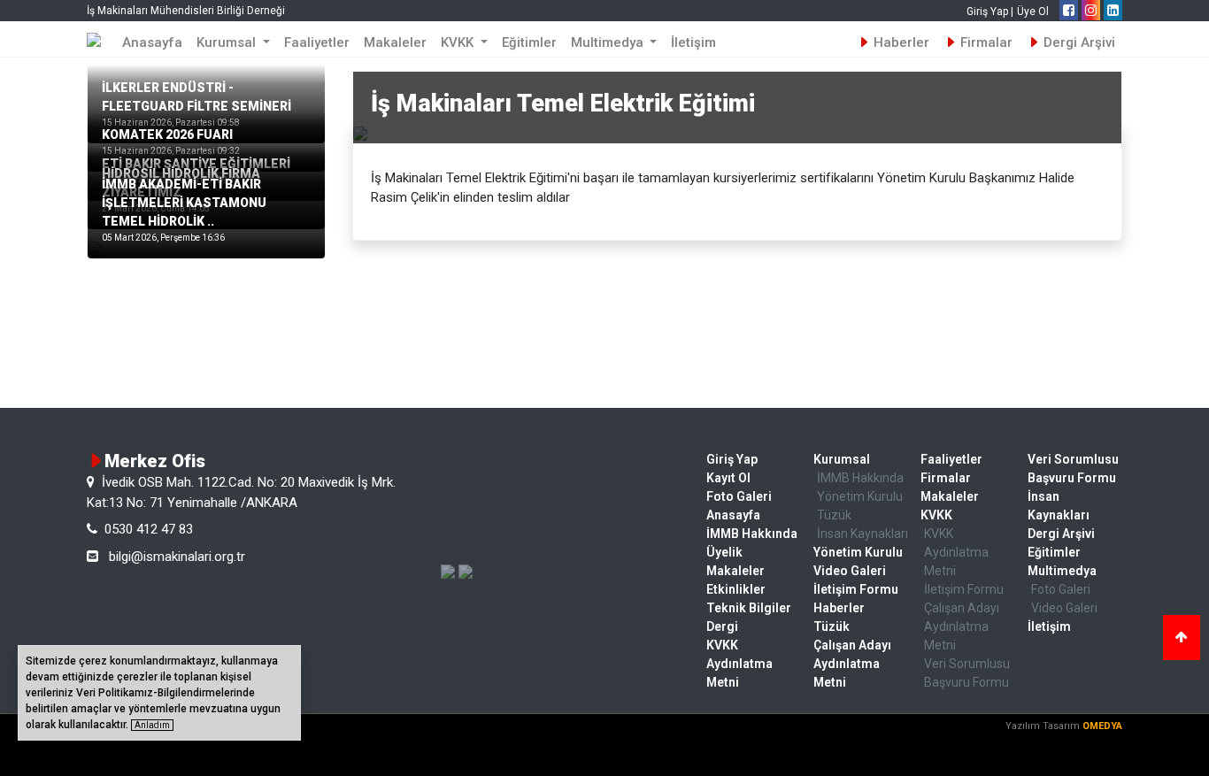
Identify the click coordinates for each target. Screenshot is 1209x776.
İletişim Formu (855, 589)
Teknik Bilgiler (748, 608)
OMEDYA (1102, 726)
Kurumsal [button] (227, 42)
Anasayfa (152, 42)
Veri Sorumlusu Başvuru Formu (967, 673)
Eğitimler (529, 42)
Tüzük (834, 515)
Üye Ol (1033, 11)
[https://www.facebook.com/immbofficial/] (1068, 11)
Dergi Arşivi (1077, 42)
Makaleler (395, 42)
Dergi (722, 626)
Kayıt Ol (728, 478)
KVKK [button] (459, 42)
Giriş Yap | (989, 11)
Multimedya (1062, 571)
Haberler (899, 42)
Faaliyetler (317, 42)
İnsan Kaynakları (862, 533)
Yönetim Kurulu (860, 496)
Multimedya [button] (609, 42)
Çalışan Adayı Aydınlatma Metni (852, 663)
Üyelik (724, 552)
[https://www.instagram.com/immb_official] (1091, 11)
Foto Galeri (739, 496)
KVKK (936, 515)
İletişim (693, 42)
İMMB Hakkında (751, 533)
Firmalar (985, 42)
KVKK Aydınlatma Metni (739, 663)
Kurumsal (841, 459)
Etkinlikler (736, 589)
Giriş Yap (732, 459)
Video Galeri (849, 571)
